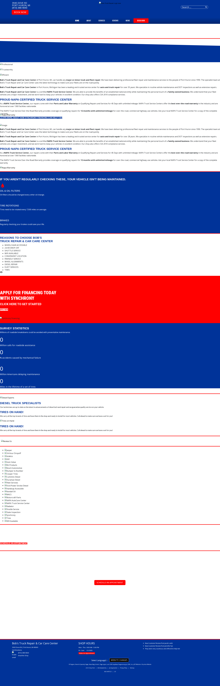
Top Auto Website (146, 664)
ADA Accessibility (102, 668)
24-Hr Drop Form (90, 668)
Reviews (115, 20)
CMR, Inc (130, 664)
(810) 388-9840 (19, 7)
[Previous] (0, 272)
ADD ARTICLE (108, 671)
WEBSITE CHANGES (119, 660)
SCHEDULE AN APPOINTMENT (13, 543)
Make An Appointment (86, 653)
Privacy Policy (123, 668)
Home (77, 20)
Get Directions (17, 650)
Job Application (113, 668)
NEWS (128, 20)
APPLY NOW (4, 309)
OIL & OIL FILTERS (10, 191)
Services (101, 20)
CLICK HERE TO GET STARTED (20, 304)
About (89, 20)
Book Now (20, 12)
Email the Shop (23, 656)
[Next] (2, 272)
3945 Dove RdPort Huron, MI (21, 4)
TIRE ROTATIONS (9, 205)
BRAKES (4, 220)
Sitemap (132, 668)
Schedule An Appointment (110, 582)
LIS (115, 671)
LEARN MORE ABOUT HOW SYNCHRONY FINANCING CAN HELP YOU (31, 118)
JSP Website (137, 664)
